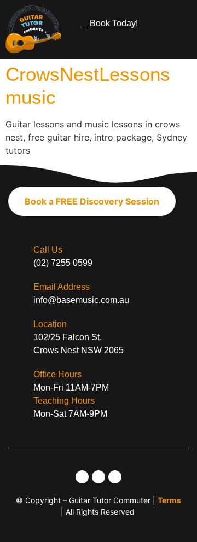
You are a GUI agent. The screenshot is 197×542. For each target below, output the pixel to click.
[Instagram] (82, 476)
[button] (181, 22)
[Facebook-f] (98, 476)
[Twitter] (114, 476)
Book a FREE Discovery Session (92, 201)
